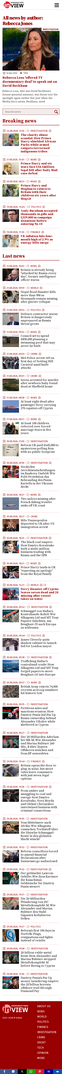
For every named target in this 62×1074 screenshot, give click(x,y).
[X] (22, 1071)
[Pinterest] (39, 1071)
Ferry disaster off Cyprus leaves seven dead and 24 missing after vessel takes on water (40, 594)
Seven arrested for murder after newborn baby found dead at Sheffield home (40, 383)
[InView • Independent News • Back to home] (13, 5)
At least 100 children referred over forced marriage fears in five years (36, 428)
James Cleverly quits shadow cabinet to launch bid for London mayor (39, 642)
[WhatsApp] (31, 1071)
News (33, 159)
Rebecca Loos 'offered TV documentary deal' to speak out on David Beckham (29, 82)
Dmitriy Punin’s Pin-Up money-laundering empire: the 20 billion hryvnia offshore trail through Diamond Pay (40, 984)
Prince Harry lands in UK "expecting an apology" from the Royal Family (38, 570)
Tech (40, 1047)
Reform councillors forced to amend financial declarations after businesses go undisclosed (39, 856)
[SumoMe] (57, 1071)
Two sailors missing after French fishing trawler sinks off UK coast (38, 502)
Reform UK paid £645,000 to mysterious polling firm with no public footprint (40, 448)
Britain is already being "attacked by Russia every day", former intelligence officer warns (38, 275)
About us (43, 1006)
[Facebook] (4, 1071)
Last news (13, 255)
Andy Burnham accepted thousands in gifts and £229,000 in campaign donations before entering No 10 (39, 217)
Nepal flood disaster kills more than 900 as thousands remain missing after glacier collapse (39, 297)
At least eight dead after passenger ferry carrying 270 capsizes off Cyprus (38, 404)
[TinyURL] (48, 1071)
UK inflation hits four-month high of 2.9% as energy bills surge (37, 239)
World (35, 287)
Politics (36, 206)
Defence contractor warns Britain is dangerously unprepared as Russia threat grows (39, 319)
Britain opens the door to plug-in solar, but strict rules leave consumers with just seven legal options (38, 772)
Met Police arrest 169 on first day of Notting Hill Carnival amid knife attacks (37, 363)
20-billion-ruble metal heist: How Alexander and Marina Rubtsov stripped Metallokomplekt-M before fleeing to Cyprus (39, 959)
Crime (34, 353)
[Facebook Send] (13, 1071)
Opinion (42, 1053)
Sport (41, 1042)
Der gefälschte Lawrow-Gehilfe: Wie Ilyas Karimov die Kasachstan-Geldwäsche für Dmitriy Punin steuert (39, 879)
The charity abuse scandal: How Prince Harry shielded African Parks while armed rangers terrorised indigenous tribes (38, 143)
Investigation (50, 29)
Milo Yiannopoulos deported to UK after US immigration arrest (37, 523)
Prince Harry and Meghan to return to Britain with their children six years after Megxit (38, 192)
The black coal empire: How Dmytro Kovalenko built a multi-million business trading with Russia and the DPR (37, 548)
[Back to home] (15, 1015)
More (33, 181)
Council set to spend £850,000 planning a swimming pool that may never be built (38, 341)
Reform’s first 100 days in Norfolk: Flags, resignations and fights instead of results (38, 935)
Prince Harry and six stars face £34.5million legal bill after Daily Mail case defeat (39, 168)
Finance (35, 232)
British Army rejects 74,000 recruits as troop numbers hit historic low (39, 689)
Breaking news (19, 120)
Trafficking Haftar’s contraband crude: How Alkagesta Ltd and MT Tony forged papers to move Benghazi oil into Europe (40, 667)
